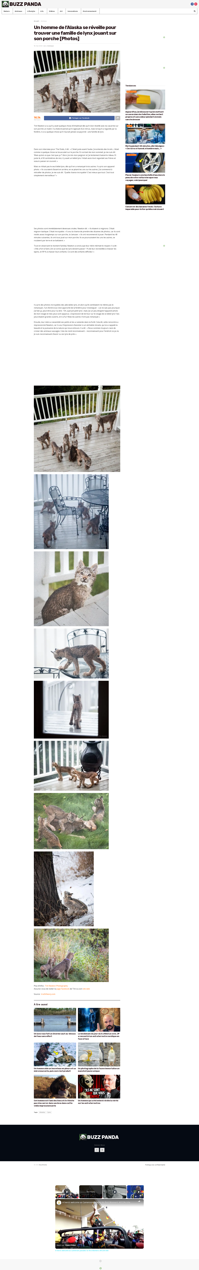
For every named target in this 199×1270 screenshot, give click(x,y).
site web (86, 989)
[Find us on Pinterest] (195, 4)
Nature (7, 11)
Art (61, 11)
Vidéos (52, 11)
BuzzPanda (43, 1165)
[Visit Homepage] (22, 4)
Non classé (131, 91)
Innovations (73, 11)
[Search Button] (195, 11)
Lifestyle (31, 11)
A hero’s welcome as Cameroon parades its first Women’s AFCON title (96, 1202)
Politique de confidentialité (155, 1165)
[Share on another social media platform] (117, 118)
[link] (59, 1202)
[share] (139, 1201)
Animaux (18, 11)
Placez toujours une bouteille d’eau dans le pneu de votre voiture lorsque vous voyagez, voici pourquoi (145, 177)
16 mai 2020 (38, 46)
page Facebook (62, 989)
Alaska (42, 1112)
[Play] (115, 1192)
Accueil (36, 21)
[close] (100, 1261)
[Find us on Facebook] (192, 4)
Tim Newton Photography (56, 986)
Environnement (89, 11)
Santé (129, 126)
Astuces (130, 186)
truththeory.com (48, 994)
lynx (49, 1112)
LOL (42, 11)
